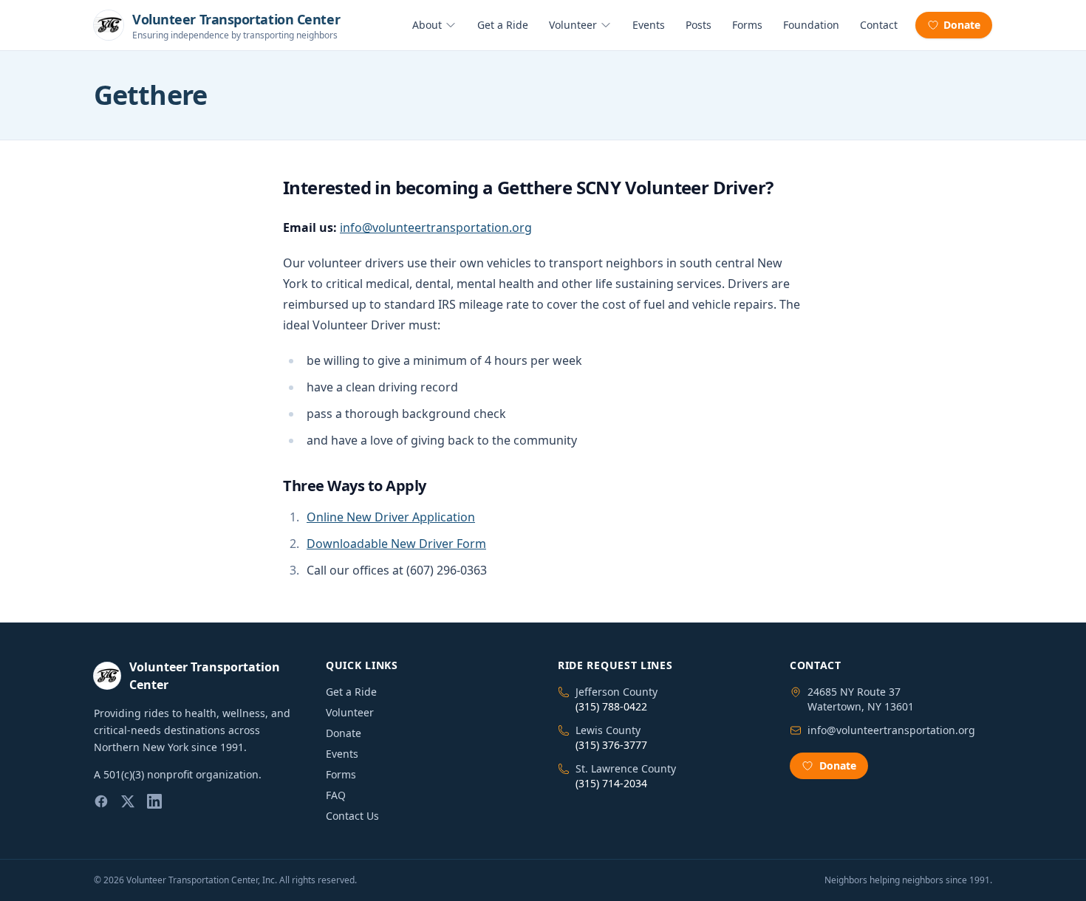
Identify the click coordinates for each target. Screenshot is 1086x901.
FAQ (336, 795)
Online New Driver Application (391, 517)
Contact (879, 25)
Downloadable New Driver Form (396, 543)
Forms (747, 25)
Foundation (811, 25)
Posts (698, 25)
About (427, 25)
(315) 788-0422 (611, 706)
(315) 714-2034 (611, 783)
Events (648, 25)
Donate (961, 25)
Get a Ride (502, 25)
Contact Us (352, 816)
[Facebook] (101, 801)
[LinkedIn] (154, 801)
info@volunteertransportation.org (436, 227)
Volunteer (573, 25)
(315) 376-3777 (611, 745)
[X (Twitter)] (127, 801)
